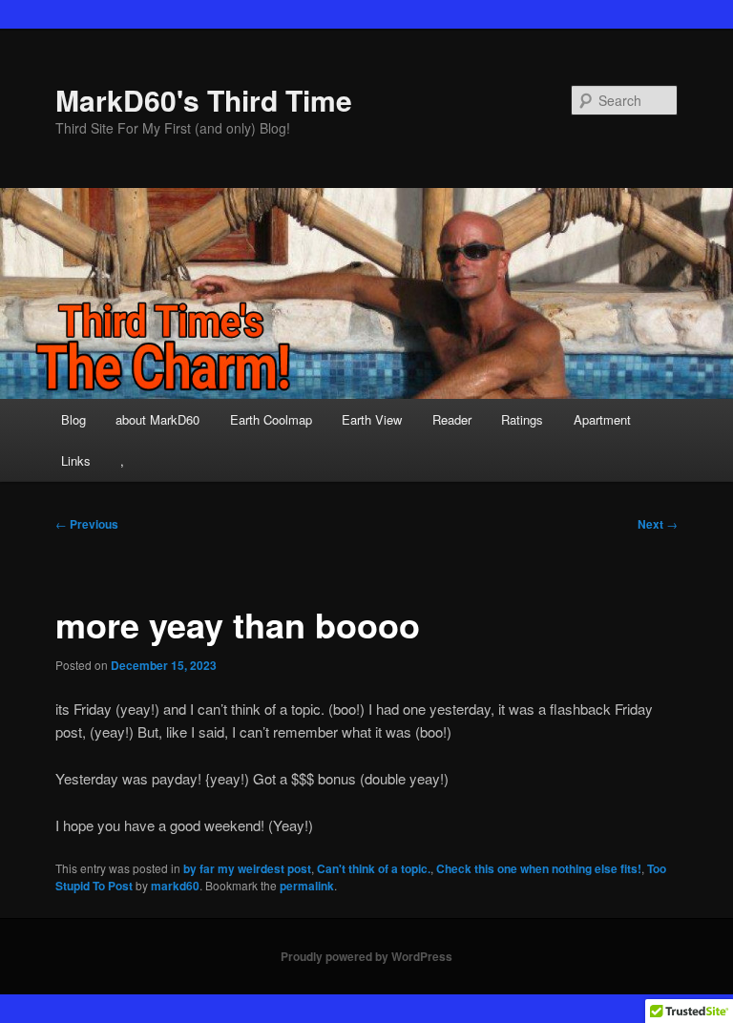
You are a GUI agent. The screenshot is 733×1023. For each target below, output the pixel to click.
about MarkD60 (157, 419)
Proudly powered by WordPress (366, 956)
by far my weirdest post (247, 868)
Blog (73, 419)
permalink (307, 885)
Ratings (522, 419)
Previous (86, 523)
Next (658, 523)
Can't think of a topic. (373, 868)
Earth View (372, 419)
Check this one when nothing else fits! (538, 868)
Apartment (602, 419)
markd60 (175, 885)
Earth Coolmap (271, 419)
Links (76, 460)
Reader (451, 419)
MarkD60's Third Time (203, 99)
